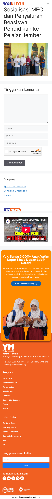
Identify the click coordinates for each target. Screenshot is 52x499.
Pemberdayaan (10, 382)
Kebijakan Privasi (10, 431)
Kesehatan (7, 391)
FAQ (4, 444)
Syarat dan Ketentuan (15, 186)
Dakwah (6, 395)
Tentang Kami (9, 423)
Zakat (5, 404)
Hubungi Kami (9, 427)
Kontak (7, 195)
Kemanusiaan (9, 387)
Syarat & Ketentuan (12, 436)
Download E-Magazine (15, 190)
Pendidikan (8, 378)
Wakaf (5, 408)
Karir (5, 440)
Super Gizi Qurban (11, 400)
